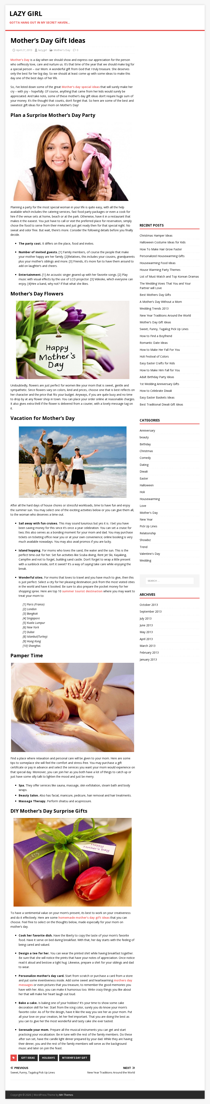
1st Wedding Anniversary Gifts (159, 384)
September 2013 (151, 611)
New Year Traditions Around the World (165, 315)
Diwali (144, 471)
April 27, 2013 (24, 50)
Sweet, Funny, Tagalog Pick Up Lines (164, 329)
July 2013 (146, 618)
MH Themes (66, 1095)
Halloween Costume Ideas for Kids (163, 242)
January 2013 (148, 659)
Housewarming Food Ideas (158, 263)
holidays (48, 1058)
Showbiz (145, 540)
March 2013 (147, 646)
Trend (143, 547)
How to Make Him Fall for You (160, 370)
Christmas (146, 451)
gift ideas (28, 1058)
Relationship (148, 533)
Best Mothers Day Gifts (155, 295)
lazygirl (42, 50)
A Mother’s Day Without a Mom (161, 302)
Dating (144, 465)
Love (143, 506)
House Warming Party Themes (160, 270)
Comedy (145, 458)
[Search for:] (170, 580)
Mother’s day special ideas (81, 87)
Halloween (147, 485)
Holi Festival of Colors (154, 356)
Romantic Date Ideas (154, 343)
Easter (144, 478)
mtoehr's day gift (74, 1058)
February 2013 (149, 652)
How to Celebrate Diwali (156, 391)
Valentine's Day (150, 554)
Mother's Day (62, 50)
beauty (144, 437)
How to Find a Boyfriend (156, 336)
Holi (142, 492)
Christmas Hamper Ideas (156, 235)
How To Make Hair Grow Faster (161, 249)
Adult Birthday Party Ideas (157, 377)
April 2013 (146, 639)
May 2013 (146, 632)
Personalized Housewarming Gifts (162, 256)
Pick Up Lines (148, 526)
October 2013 (149, 605)
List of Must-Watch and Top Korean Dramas (169, 276)
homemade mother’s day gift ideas (84, 917)
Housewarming (150, 499)
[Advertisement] (170, 97)
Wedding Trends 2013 (154, 308)
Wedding (145, 560)
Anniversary (147, 430)
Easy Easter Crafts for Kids (157, 363)
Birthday (145, 444)
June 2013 (146, 625)
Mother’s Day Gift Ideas (155, 322)
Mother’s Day (20, 60)
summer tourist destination (82, 591)
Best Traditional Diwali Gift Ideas (161, 404)
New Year (146, 519)
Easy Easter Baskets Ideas (157, 397)
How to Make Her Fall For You (160, 350)
